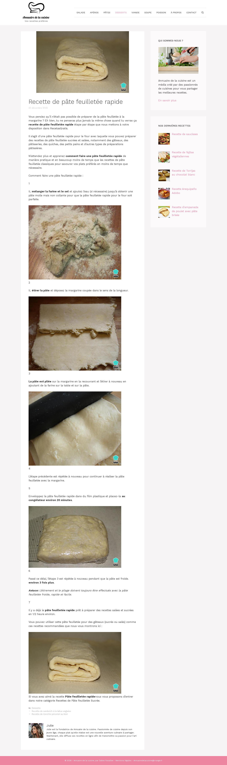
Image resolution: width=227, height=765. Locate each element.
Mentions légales (123, 760)
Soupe (147, 12)
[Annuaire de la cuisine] (36, 12)
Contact (191, 12)
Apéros (94, 12)
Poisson (161, 12)
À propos (176, 12)
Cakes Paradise (106, 760)
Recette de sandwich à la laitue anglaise (51, 711)
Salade (81, 12)
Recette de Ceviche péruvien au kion (50, 714)
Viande (135, 12)
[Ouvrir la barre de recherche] (202, 12)
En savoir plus (167, 100)
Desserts (121, 12)
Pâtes (106, 12)
